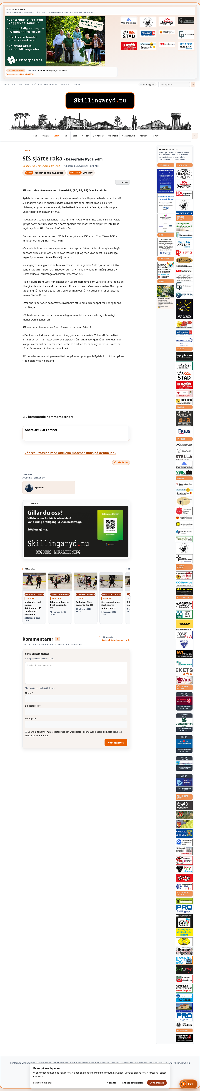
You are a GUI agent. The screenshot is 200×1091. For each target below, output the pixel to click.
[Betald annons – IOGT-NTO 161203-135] (184, 997)
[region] (76, 433)
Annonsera (65, 84)
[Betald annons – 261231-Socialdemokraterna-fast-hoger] (184, 700)
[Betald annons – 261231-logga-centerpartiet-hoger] (184, 722)
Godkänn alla (157, 1082)
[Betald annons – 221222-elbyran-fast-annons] (148, 33)
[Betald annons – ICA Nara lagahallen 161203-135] (184, 195)
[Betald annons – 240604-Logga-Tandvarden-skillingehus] (184, 266)
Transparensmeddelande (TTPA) (20, 74)
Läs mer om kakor (42, 1082)
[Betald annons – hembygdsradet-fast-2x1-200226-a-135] (184, 960)
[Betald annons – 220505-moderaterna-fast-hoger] (184, 782)
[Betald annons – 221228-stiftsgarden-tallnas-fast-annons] (148, 22)
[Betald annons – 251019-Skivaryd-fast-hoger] (184, 969)
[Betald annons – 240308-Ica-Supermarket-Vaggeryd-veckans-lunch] (184, 185)
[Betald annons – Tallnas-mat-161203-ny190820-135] (184, 205)
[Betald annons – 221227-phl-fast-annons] (167, 44)
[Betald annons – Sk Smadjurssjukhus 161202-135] (184, 227)
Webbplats (30, 718)
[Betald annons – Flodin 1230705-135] (184, 450)
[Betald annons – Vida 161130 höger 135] (184, 680)
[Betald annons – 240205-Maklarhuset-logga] (184, 444)
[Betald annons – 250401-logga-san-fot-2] (184, 309)
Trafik (14, 84)
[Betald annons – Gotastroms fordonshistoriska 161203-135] (184, 941)
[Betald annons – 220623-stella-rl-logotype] (184, 457)
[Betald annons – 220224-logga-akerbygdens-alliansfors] (184, 524)
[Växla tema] (195, 136)
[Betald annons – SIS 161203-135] (184, 869)
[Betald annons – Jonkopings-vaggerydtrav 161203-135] (184, 805)
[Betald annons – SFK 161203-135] (184, 842)
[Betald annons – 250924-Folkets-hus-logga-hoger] (184, 418)
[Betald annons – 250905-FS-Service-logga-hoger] (184, 253)
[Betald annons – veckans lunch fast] (184, 213)
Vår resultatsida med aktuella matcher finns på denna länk (70, 453)
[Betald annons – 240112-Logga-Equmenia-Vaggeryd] (184, 484)
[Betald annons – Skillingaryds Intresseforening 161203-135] (184, 979)
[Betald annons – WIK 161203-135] (184, 886)
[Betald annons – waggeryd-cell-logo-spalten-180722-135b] (184, 614)
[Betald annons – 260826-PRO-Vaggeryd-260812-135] (165, 203)
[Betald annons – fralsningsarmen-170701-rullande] (184, 511)
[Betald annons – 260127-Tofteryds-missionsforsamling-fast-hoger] (184, 558)
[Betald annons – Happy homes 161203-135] (184, 356)
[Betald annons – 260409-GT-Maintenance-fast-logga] (186, 34)
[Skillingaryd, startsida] (100, 100)
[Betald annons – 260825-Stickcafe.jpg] (165, 223)
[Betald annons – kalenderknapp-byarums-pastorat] (148, 46)
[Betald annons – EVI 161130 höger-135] (184, 654)
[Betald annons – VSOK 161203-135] (184, 815)
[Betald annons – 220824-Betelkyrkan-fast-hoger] (184, 532)
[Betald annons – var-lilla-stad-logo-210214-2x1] (129, 34)
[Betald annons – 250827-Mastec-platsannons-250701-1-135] (165, 247)
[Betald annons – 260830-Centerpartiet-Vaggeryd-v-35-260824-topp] (61, 41)
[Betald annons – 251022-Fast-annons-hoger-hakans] (184, 260)
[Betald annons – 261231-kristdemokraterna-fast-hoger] (184, 743)
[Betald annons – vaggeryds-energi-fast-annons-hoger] (184, 1038)
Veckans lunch (50, 84)
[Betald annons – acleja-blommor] (184, 365)
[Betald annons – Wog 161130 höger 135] (184, 644)
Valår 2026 (37, 84)
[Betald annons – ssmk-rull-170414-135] (184, 851)
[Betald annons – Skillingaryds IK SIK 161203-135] (184, 878)
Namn (29, 692)
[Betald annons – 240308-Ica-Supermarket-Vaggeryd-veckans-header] (167, 21)
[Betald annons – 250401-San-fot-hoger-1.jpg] (184, 324)
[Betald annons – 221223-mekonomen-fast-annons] (184, 591)
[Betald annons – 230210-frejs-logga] (184, 432)
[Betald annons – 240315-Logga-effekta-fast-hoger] (184, 295)
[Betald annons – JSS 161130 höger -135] (184, 605)
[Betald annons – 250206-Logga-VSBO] (184, 472)
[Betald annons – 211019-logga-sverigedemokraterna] (184, 763)
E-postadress (33, 705)
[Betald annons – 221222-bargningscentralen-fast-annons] (184, 575)
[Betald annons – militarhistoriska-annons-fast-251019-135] (184, 932)
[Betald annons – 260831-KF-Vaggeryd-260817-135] (165, 270)
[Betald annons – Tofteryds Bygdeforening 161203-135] (184, 988)
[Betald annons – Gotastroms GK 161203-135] (184, 833)
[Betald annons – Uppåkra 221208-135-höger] (184, 671)
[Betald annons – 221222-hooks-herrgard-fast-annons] (184, 174)
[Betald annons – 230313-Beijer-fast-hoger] (184, 401)
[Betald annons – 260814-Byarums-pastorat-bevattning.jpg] (165, 297)
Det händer (24, 84)
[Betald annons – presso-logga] (184, 625)
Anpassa (111, 1082)
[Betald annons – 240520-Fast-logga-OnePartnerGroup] (129, 20)
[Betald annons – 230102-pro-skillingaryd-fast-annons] (184, 908)
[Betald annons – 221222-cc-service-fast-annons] (184, 583)
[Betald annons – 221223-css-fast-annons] (184, 278)
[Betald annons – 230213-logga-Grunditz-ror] (184, 341)
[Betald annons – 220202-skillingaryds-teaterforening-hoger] (184, 921)
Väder (6, 84)
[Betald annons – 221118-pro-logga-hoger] (184, 1016)
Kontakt (76, 84)
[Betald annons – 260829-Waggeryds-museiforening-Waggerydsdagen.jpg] (165, 181)
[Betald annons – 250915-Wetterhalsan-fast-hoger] (186, 46)
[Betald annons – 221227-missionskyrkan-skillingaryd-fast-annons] (184, 539)
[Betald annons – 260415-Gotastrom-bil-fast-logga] (186, 20)
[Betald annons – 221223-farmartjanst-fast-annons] (184, 235)
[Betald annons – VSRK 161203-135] (184, 860)
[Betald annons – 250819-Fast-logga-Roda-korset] (184, 393)
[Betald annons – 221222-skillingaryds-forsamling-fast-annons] (167, 32)
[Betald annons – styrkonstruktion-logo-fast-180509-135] (184, 663)
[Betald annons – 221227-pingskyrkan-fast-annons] (184, 501)
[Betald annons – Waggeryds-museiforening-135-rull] (184, 1007)
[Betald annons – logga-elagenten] (129, 46)
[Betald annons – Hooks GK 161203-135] (184, 824)
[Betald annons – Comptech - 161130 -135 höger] (184, 635)
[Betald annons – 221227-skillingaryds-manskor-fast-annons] (184, 1025)
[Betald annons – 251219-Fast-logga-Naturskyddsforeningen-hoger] (184, 901)
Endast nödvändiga (133, 1082)
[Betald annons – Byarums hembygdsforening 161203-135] (184, 951)
